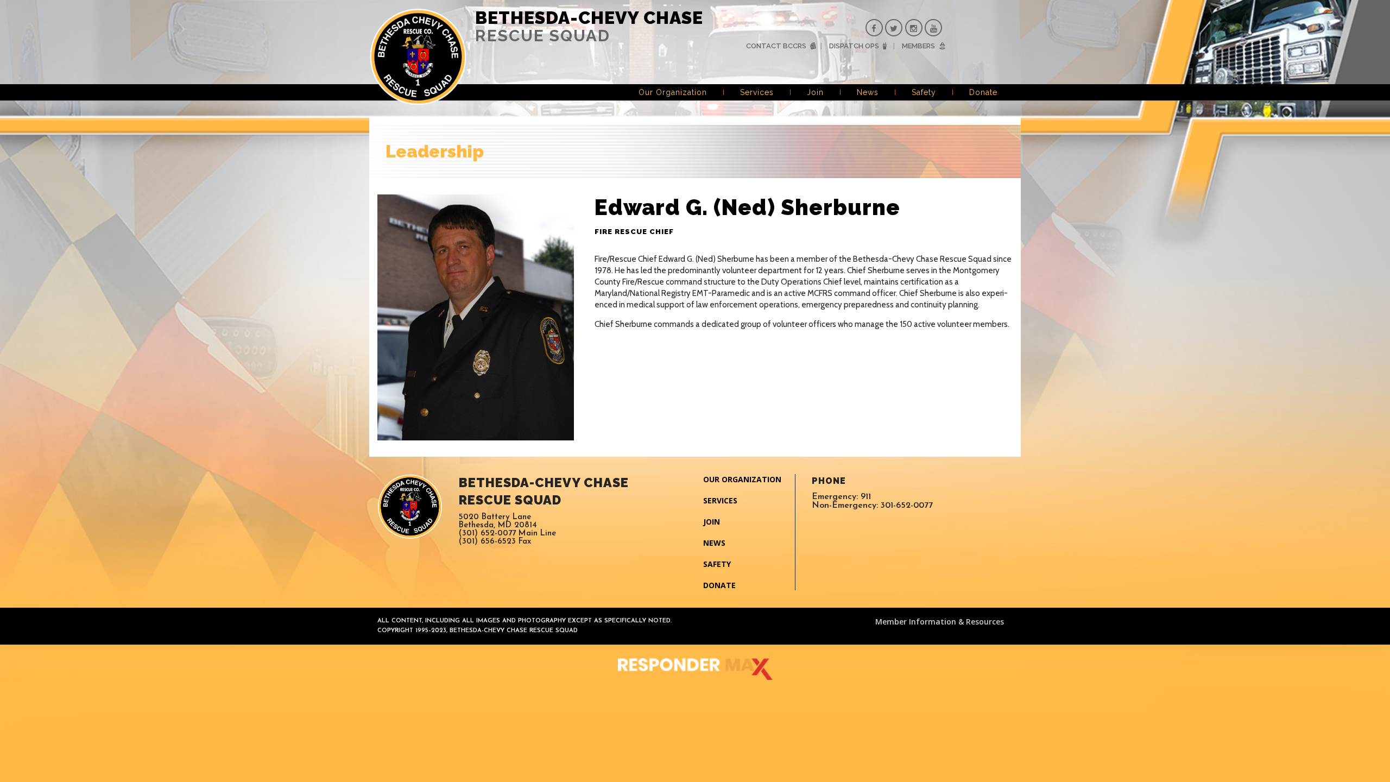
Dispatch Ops (854, 46)
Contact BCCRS (776, 46)
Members (918, 46)
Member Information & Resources (939, 621)
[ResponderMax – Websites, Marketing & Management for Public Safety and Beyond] (695, 669)
